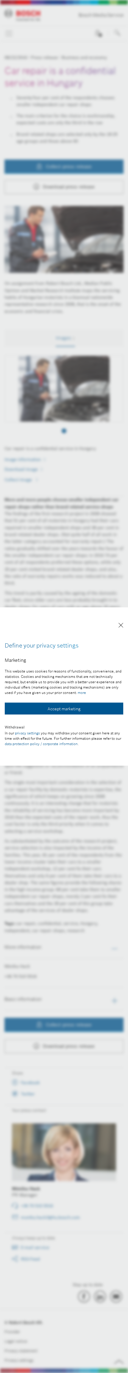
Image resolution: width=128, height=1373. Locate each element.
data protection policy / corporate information (41, 744)
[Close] (120, 626)
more (82, 692)
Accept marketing (64, 708)
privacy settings (27, 733)
